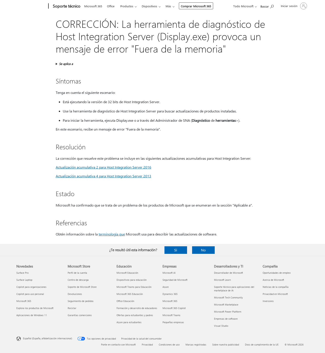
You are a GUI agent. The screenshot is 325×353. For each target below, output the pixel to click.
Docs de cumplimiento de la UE (262, 344)
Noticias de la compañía (276, 286)
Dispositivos (149, 6)
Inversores (268, 301)
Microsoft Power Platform (227, 311)
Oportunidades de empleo (277, 272)
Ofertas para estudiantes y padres (135, 315)
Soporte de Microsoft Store (82, 286)
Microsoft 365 (93, 6)
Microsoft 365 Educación (130, 294)
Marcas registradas (195, 344)
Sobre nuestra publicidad (225, 344)
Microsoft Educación (127, 272)
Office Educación (125, 301)
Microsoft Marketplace (226, 304)
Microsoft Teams (171, 315)
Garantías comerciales (80, 315)
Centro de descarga (78, 279)
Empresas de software (226, 318)
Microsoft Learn (222, 279)
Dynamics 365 (170, 294)
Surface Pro (22, 272)
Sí (175, 250)
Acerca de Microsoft (273, 279)
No (203, 250)
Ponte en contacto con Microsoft (118, 344)
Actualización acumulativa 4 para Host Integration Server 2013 (103, 176)
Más (168, 6)
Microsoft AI (169, 272)
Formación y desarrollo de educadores (137, 308)
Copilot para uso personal (30, 294)
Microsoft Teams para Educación (134, 286)
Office (111, 6)
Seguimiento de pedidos (81, 301)
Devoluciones (75, 294)
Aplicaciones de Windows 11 (31, 315)
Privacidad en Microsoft (275, 294)
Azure (165, 286)
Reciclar (72, 308)
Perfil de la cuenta (77, 272)
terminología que (112, 234)
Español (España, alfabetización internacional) (47, 338)
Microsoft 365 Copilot (174, 308)
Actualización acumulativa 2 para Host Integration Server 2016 (103, 167)
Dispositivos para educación (132, 279)
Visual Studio (221, 325)
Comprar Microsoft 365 (196, 6)
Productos (126, 6)
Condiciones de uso (169, 344)
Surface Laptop (24, 279)
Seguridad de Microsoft (174, 279)
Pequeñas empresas (173, 322)
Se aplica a (66, 64)
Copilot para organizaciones (31, 286)
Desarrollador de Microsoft (228, 272)
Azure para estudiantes (129, 322)
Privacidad (147, 344)
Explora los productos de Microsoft (35, 308)
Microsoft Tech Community (228, 297)
